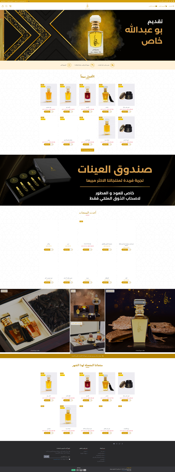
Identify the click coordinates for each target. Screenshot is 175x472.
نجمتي (107, 107)
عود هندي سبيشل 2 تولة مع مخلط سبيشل (126, 244)
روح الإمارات (126, 428)
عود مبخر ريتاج (126, 107)
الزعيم (87, 107)
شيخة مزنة (107, 140)
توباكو (48, 244)
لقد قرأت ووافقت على (61, 459)
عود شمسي (48, 107)
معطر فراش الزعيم (68, 140)
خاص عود (68, 107)
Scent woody (87, 244)
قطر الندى (87, 140)
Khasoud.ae (124, 470)
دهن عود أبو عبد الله (87, 428)
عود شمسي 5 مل (48, 278)
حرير (68, 244)
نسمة (87, 278)
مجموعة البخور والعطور (107, 244)
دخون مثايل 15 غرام (68, 278)
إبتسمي (48, 428)
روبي (49, 140)
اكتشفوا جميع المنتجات (88, 150)
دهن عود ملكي (107, 428)
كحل (126, 278)
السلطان (107, 278)
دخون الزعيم (126, 140)
